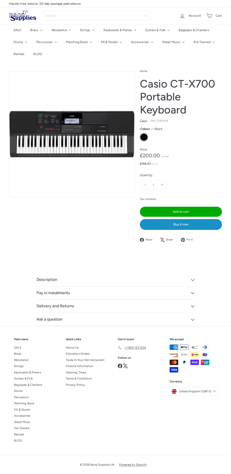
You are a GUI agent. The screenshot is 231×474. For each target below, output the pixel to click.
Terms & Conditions (79, 378)
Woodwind (59, 30)
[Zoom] (72, 134)
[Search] (145, 15)
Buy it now (180, 224)
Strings (85, 30)
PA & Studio (110, 42)
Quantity (146, 175)
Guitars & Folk (155, 30)
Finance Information (79, 366)
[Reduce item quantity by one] (145, 185)
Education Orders (78, 353)
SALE (17, 30)
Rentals (19, 54)
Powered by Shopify (133, 464)
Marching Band (77, 42)
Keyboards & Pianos (118, 30)
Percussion (44, 42)
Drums (19, 42)
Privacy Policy (75, 384)
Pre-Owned (202, 42)
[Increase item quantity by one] (162, 185)
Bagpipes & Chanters (194, 30)
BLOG (37, 54)
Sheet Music (171, 42)
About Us (72, 347)
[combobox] (96, 15)
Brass (34, 30)
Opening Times (76, 372)
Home (144, 71)
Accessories (140, 42)
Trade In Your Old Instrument (85, 360)
